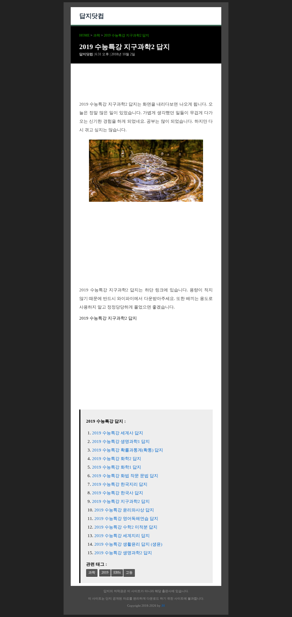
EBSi (117, 572)
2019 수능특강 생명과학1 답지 (121, 441)
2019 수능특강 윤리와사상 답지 (124, 510)
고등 (129, 572)
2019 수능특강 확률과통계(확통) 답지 (127, 450)
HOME (84, 35)
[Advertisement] (146, 87)
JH (163, 605)
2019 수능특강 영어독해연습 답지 (126, 518)
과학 (96, 35)
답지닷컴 (91, 15)
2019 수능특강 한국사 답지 (117, 493)
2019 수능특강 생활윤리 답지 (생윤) (128, 544)
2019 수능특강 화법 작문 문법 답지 (125, 475)
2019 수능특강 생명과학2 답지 (123, 553)
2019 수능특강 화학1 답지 (116, 467)
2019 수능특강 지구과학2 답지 (126, 35)
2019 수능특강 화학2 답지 (116, 458)
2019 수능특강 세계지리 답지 (122, 535)
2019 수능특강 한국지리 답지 (119, 484)
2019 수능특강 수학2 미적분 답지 (125, 527)
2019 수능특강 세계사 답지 (117, 433)
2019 (105, 572)
